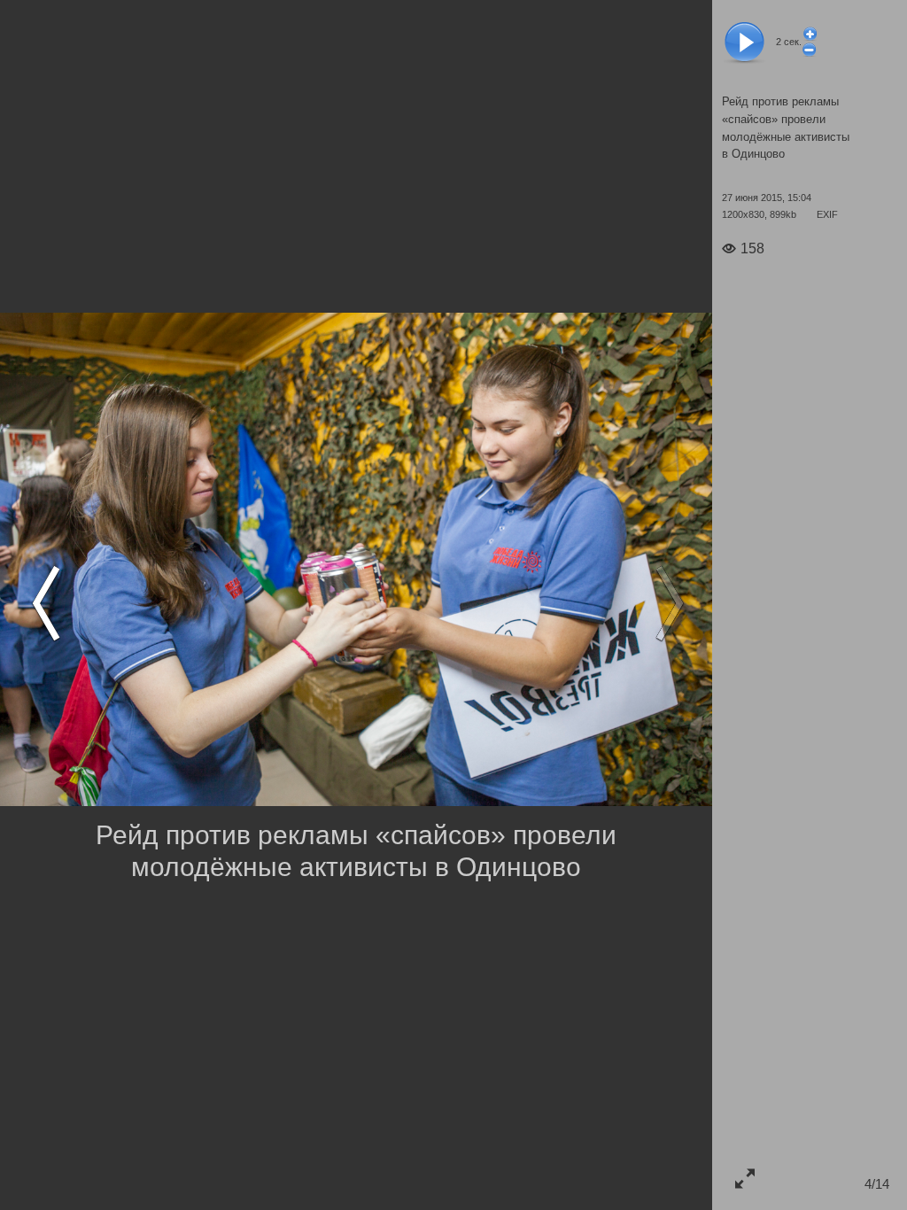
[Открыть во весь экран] (744, 1177)
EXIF (827, 214)
